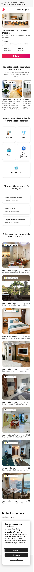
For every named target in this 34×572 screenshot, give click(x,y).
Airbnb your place (23, 10)
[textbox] (9, 50)
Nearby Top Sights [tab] (8, 517)
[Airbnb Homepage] (3, 10)
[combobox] (16, 44)
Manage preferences (16, 560)
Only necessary (16, 555)
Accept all (16, 550)
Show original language (18, 4)
